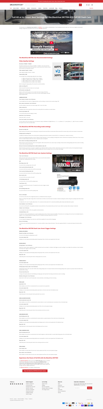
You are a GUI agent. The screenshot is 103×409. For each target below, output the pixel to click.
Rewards (91, 8)
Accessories (33, 8)
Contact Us (30, 398)
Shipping (43, 385)
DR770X (40, 27)
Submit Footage (29, 394)
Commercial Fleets (29, 385)
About (59, 383)
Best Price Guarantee (45, 386)
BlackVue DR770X (24, 360)
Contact (60, 8)
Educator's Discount (29, 388)
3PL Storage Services (45, 389)
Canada (88, 399)
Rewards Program (61, 386)
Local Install (51, 8)
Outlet (28, 8)
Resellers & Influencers (30, 383)
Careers (15, 398)
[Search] (80, 5)
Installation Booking (29, 392)
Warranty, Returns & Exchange (47, 388)
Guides (39, 8)
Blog (56, 8)
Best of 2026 (16, 8)
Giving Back (60, 385)
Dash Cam (23, 8)
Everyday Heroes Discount (30, 386)
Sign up (89, 388)
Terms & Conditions (21, 398)
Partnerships (60, 389)
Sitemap (59, 392)
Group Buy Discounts (29, 391)
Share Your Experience (62, 391)
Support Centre (44, 383)
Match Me (45, 8)
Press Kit (11, 398)
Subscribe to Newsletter (30, 389)
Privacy (26, 398)
